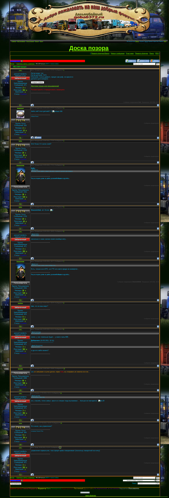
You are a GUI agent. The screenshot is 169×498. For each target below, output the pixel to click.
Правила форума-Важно (100, 53)
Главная (13, 41)
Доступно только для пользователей (45, 86)
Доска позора (89, 48)
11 (61, 393)
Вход (41, 41)
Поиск (151, 53)
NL (20, 138)
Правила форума (141, 53)
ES (20, 105)
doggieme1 (20, 108)
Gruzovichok (20, 165)
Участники (130, 53)
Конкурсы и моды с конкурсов (26, 63)
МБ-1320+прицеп (40, 63)
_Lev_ (20, 70)
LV (20, 162)
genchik (20, 368)
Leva (20, 423)
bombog (20, 303)
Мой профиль (21, 41)
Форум (12, 63)
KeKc (20, 141)
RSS (165, 41)
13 (60, 447)
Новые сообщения (117, 53)
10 (64, 368)
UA (20, 390)
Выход (37, 41)
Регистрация (30, 41)
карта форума (90, 495)
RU (20, 204)
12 (61, 423)
